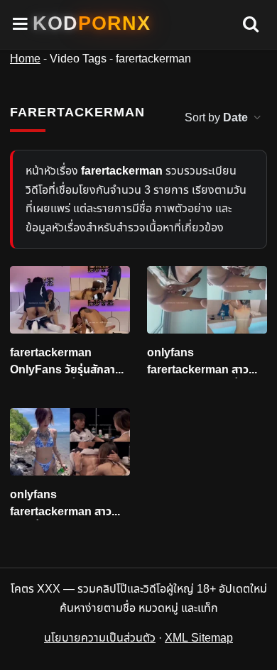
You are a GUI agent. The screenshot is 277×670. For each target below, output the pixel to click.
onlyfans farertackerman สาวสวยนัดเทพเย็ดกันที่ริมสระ (207, 361)
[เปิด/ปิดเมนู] (21, 24)
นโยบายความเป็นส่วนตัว (100, 638)
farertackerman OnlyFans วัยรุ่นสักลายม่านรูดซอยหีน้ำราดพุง (66, 361)
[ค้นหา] (251, 24)
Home (25, 58)
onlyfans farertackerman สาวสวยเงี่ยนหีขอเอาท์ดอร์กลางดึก (62, 503)
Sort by (216, 117)
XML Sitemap (199, 638)
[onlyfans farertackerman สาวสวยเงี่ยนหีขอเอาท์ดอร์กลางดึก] (70, 442)
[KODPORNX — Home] (92, 23)
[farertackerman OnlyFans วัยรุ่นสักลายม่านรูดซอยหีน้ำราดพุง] (70, 300)
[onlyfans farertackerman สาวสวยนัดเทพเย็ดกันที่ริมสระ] (207, 300)
